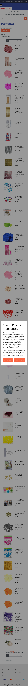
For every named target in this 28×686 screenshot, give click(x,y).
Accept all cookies (19, 360)
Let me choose (7, 360)
